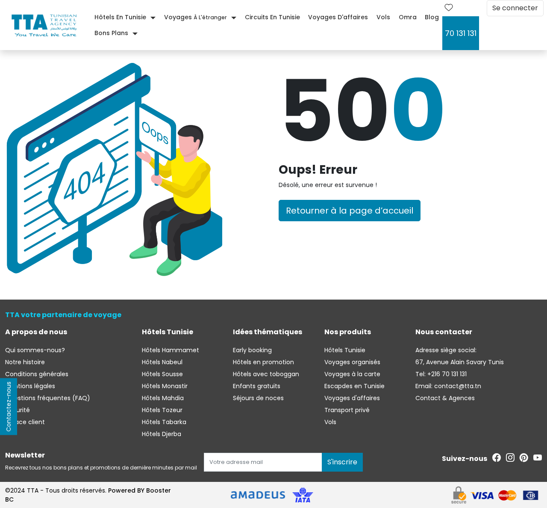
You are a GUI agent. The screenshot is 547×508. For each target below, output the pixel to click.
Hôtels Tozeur (162, 410)
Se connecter (515, 8)
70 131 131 (460, 33)
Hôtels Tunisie (344, 350)
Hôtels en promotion (263, 362)
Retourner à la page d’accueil (349, 211)
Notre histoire (25, 362)
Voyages (195, 17)
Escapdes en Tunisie (354, 386)
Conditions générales (36, 374)
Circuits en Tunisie (272, 17)
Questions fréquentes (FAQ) (47, 398)
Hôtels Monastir (165, 386)
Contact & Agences (445, 398)
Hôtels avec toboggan (266, 374)
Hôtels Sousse (162, 374)
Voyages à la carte (352, 374)
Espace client (25, 422)
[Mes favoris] (448, 8)
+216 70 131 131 (446, 374)
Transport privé (347, 410)
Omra (408, 17)
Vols (383, 17)
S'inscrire (342, 462)
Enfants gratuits (256, 386)
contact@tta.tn (456, 386)
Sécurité (17, 410)
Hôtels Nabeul (162, 362)
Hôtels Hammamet (170, 350)
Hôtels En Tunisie (120, 17)
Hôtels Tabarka (164, 422)
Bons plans (111, 33)
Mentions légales (30, 386)
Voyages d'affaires (338, 17)
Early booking (252, 350)
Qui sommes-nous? (35, 350)
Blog (432, 17)
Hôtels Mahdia (163, 398)
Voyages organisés (352, 362)
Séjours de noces (258, 398)
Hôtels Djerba (161, 434)
